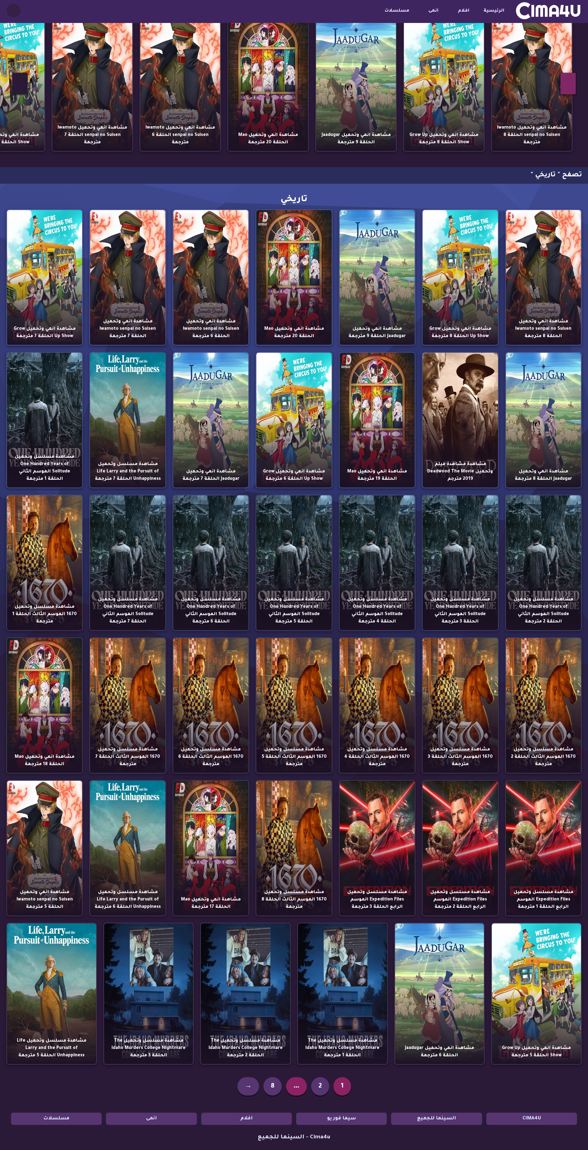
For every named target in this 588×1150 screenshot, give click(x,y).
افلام (463, 11)
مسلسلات (397, 11)
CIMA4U (531, 1118)
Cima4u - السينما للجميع (294, 1137)
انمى (433, 11)
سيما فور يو (341, 1118)
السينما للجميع (436, 1118)
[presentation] (20, 83)
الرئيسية (494, 11)
